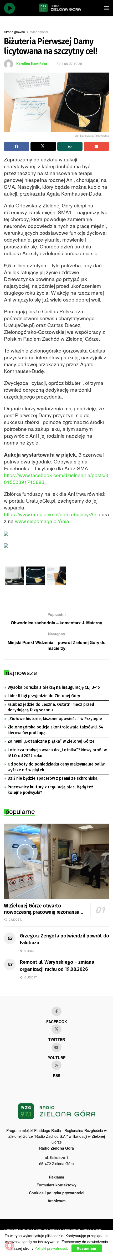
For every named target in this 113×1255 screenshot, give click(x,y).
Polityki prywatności (50, 1248)
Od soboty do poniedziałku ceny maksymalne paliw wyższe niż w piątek (56, 767)
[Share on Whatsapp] (70, 146)
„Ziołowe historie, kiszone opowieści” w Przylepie (55, 718)
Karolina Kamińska (31, 63)
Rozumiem (86, 1248)
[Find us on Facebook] (56, 1011)
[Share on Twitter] (43, 146)
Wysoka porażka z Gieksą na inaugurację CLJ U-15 (54, 687)
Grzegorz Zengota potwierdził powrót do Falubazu (64, 939)
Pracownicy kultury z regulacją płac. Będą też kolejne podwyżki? (50, 790)
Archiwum (56, 1200)
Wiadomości (39, 31)
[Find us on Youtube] (56, 1047)
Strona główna (14, 31)
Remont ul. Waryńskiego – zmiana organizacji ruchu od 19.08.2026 (57, 965)
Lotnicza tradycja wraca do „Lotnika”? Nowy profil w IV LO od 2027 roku (57, 753)
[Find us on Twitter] (56, 1029)
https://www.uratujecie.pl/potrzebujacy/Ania (52, 514)
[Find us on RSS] (56, 1065)
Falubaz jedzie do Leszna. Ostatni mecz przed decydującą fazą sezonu (51, 707)
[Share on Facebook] (16, 146)
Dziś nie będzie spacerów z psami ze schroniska (52, 778)
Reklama (56, 1177)
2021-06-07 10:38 (69, 63)
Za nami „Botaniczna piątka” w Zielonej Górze (51, 741)
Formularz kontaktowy (56, 1184)
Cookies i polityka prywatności (56, 1192)
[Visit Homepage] (60, 8)
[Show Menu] (106, 8)
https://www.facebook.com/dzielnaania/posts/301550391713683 (56, 478)
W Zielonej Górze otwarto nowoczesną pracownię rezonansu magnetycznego (41, 909)
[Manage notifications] (9, 1245)
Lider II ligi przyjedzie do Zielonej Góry (44, 695)
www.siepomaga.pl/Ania (42, 520)
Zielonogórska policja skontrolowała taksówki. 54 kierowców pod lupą (56, 730)
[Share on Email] (96, 146)
